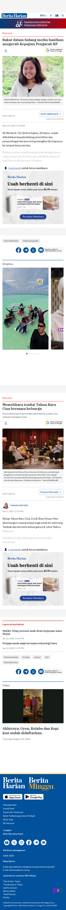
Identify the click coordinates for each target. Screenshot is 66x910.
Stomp (6, 897)
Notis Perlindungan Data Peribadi (19, 816)
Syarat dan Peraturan (13, 812)
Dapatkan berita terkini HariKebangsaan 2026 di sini (37, 23)
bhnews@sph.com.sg (20, 870)
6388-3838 (8, 855)
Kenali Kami (8, 808)
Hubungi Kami (9, 804)
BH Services (9, 823)
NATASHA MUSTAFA (19, 505)
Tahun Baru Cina (10, 662)
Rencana (7, 33)
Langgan (7, 830)
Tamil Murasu (9, 894)
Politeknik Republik (30, 241)
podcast (37, 657)
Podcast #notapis (11, 657)
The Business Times (13, 884)
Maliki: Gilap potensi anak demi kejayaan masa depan (32, 632)
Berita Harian (9, 891)
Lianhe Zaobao (10, 887)
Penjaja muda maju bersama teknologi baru (29, 643)
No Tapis (26, 657)
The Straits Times (11, 881)
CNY (47, 657)
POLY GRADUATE (11, 241)
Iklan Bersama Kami (13, 833)
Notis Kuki (8, 819)
